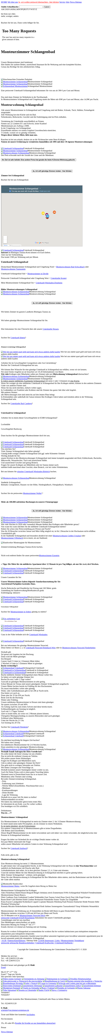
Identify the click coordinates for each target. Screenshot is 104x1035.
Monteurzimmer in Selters (21, 612)
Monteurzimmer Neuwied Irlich (32, 915)
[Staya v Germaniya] (58, 990)
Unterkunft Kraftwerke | (45, 943)
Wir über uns (13, 2)
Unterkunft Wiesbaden (38, 634)
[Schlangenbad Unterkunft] (12, 668)
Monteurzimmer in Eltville (37, 274)
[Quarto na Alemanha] (30, 988)
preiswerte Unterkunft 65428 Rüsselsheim (18, 918)
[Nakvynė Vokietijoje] (53, 986)
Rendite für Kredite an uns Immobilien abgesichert (35, 1023)
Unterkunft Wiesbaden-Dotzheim (49, 283)
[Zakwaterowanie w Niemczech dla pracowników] (21, 981)
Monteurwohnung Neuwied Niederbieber (78, 648)
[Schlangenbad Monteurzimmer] (14, 86)
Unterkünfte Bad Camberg (21, 403)
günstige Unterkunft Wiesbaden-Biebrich (33, 471)
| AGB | (4, 940)
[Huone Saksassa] (82, 988)
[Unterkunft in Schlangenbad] (13, 670)
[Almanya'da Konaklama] (72, 986)
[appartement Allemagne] (31, 986)
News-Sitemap (76, 2)
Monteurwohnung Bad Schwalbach (70, 267)
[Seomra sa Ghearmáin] (26, 990)
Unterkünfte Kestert (58, 278)
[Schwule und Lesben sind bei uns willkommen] (76, 983)
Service (62, 2)
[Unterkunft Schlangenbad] (12, 148)
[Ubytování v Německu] (54, 981)
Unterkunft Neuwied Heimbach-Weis (41, 648)
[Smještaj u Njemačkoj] (12, 983)
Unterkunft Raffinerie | (64, 943)
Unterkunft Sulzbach (19, 848)
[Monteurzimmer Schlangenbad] (14, 82)
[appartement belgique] (91, 986)
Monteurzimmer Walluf (32, 493)
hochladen (31, 1014)
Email (3, 967)
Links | (57, 940)
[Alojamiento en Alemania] (33, 979)
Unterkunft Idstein (18, 338)
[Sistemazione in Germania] (56, 979)
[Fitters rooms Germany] (11, 979)
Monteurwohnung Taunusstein (13, 269)
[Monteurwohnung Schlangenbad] (15, 153)
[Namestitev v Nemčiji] (30, 983)
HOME (4, 2)
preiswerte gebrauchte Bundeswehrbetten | (18, 943)
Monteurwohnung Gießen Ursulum (67, 536)
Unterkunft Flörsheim (19, 727)
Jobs (67, 2)
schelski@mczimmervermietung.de (15, 1010)
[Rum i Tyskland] (47, 988)
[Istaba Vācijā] (43, 990)
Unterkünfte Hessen (51, 329)
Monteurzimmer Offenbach (12, 538)
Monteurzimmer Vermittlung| (72, 940)
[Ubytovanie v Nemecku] (83, 981)
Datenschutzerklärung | (17, 940)
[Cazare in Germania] (47, 983)
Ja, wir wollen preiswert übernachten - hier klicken (38, 2)
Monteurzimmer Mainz (10, 886)
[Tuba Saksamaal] (8, 990)
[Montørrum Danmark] (10, 988)
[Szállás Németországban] (79, 979)
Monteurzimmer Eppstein (49, 555)
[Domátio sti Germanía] (65, 988)
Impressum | (49, 940)
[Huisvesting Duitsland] (11, 986)
